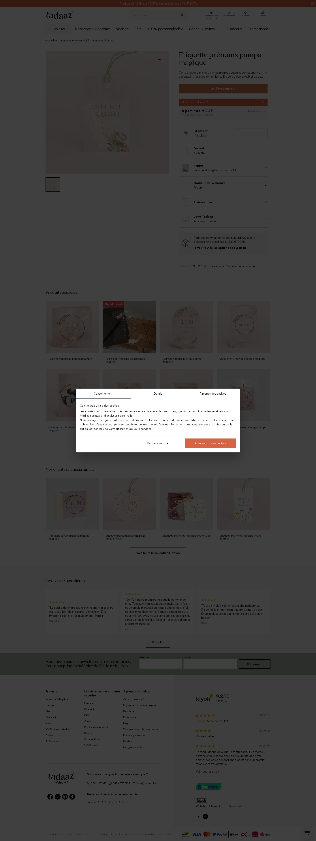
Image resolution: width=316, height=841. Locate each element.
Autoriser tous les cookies (210, 443)
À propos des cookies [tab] (213, 393)
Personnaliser (155, 443)
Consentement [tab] (103, 393)
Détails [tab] (158, 393)
